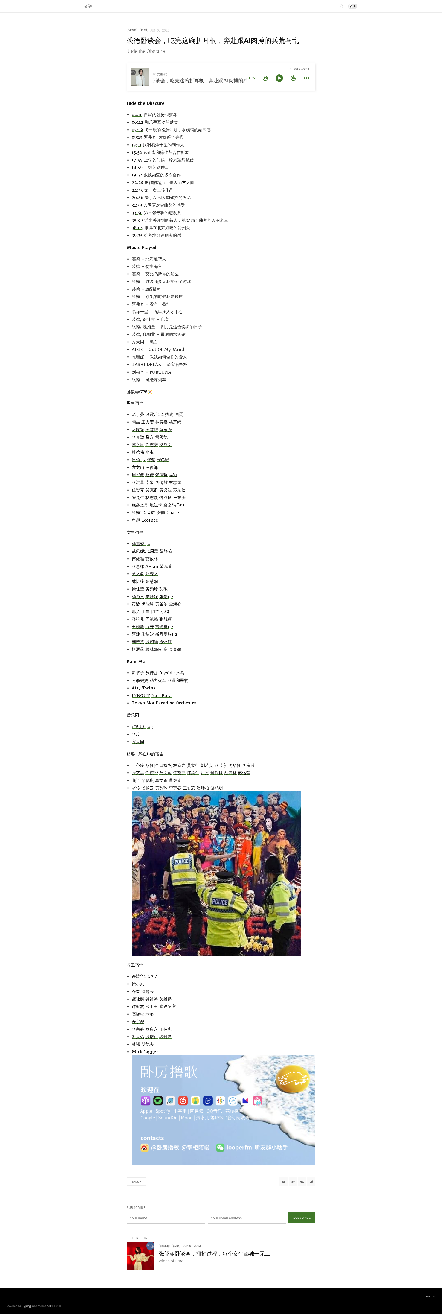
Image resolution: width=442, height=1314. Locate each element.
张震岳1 (152, 414)
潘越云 (147, 788)
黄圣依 (161, 604)
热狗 (169, 414)
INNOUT (141, 695)
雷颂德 (161, 437)
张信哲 (161, 474)
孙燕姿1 (139, 543)
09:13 (137, 137)
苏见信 (179, 490)
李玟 (136, 734)
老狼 (149, 1014)
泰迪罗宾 (167, 1006)
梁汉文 (165, 444)
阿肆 (136, 634)
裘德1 (137, 512)
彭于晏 (138, 414)
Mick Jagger (145, 1051)
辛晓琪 (147, 780)
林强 (136, 1044)
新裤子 (138, 672)
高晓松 (138, 1014)
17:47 (137, 160)
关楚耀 (151, 429)
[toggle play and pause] (279, 78)
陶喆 (136, 422)
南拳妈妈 (140, 680)
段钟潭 (165, 1036)
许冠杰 (138, 1006)
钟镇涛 (151, 999)
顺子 (136, 780)
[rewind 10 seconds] (265, 78)
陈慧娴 (151, 581)
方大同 (188, 182)
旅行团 (151, 672)
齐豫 (136, 991)
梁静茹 (166, 551)
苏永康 (138, 444)
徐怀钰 (165, 641)
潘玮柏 (203, 788)
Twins (148, 688)
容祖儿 (138, 619)
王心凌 (138, 765)
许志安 (151, 444)
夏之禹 (169, 505)
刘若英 (138, 641)
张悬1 (164, 596)
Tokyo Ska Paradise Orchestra (164, 703)
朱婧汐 (147, 634)
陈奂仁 (193, 772)
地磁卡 (156, 505)
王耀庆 (179, 497)
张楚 (151, 459)
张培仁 (151, 1036)
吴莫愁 (175, 649)
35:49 (137, 220)
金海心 (175, 604)
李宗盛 (248, 765)
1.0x (252, 78)
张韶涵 (151, 641)
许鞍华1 (139, 976)
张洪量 (138, 482)
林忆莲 (138, 581)
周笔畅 (151, 619)
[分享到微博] (293, 1181)
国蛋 (179, 414)
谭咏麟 (138, 999)
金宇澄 (138, 1021)
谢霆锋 (138, 429)
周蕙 (154, 551)
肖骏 (151, 512)
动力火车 (158, 680)
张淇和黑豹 (178, 680)
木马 (180, 672)
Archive (431, 1296)
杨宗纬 (175, 422)
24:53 (137, 190)
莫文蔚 (138, 573)
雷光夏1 (162, 626)
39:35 (137, 235)
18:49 (137, 167)
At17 (136, 688)
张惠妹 (138, 566)
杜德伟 (138, 452)
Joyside (167, 672)
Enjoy (136, 1182)
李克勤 (138, 437)
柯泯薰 (138, 649)
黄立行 (193, 765)
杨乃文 (138, 596)
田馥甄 (138, 626)
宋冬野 (163, 459)
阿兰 (155, 611)
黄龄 (136, 604)
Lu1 (180, 505)
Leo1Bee (149, 520)
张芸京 (221, 765)
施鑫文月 (140, 505)
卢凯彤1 (139, 726)
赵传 (149, 474)
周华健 (138, 474)
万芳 (149, 626)
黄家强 (165, 429)
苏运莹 (244, 772)
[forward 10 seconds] (293, 78)
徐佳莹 (166, 152)
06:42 (137, 122)
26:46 (137, 197)
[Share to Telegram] (311, 1181)
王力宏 (147, 422)
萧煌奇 (175, 780)
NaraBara (161, 695)
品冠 (173, 474)
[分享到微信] (302, 1181)
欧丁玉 (151, 1006)
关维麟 (165, 999)
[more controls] (306, 78)
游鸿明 (216, 788)
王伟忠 (165, 1029)
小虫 (149, 452)
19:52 (137, 175)
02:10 (137, 114)
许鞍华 (151, 772)
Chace (172, 512)
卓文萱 (161, 780)
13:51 (136, 144)
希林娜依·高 (156, 649)
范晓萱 (166, 566)
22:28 (137, 182)
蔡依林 (151, 558)
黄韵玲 (151, 589)
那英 (136, 611)
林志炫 (175, 482)
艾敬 (163, 589)
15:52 (137, 152)
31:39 (137, 205)
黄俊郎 (151, 467)
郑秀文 (151, 573)
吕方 (149, 437)
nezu (50, 1306)
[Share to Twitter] (283, 1181)
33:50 (137, 212)
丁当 (145, 611)
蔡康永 (151, 1029)
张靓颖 (165, 619)
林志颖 (151, 497)
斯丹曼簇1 (164, 634)
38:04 (137, 227)
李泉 (149, 482)
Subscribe (302, 1217)
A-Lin (151, 566)
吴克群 (151, 490)
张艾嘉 (138, 772)
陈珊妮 (151, 596)
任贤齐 (138, 490)
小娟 (165, 611)
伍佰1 (137, 459)
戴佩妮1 (139, 551)
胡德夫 (147, 1044)
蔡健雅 (138, 558)
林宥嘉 (161, 422)
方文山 (138, 467)
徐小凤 (138, 984)
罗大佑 (138, 1036)
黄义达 (165, 490)
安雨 (161, 512)
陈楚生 (138, 497)
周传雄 (161, 482)
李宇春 (175, 788)
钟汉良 (165, 497)
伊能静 (147, 604)
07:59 (137, 129)
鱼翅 (136, 520)
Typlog (26, 1306)
